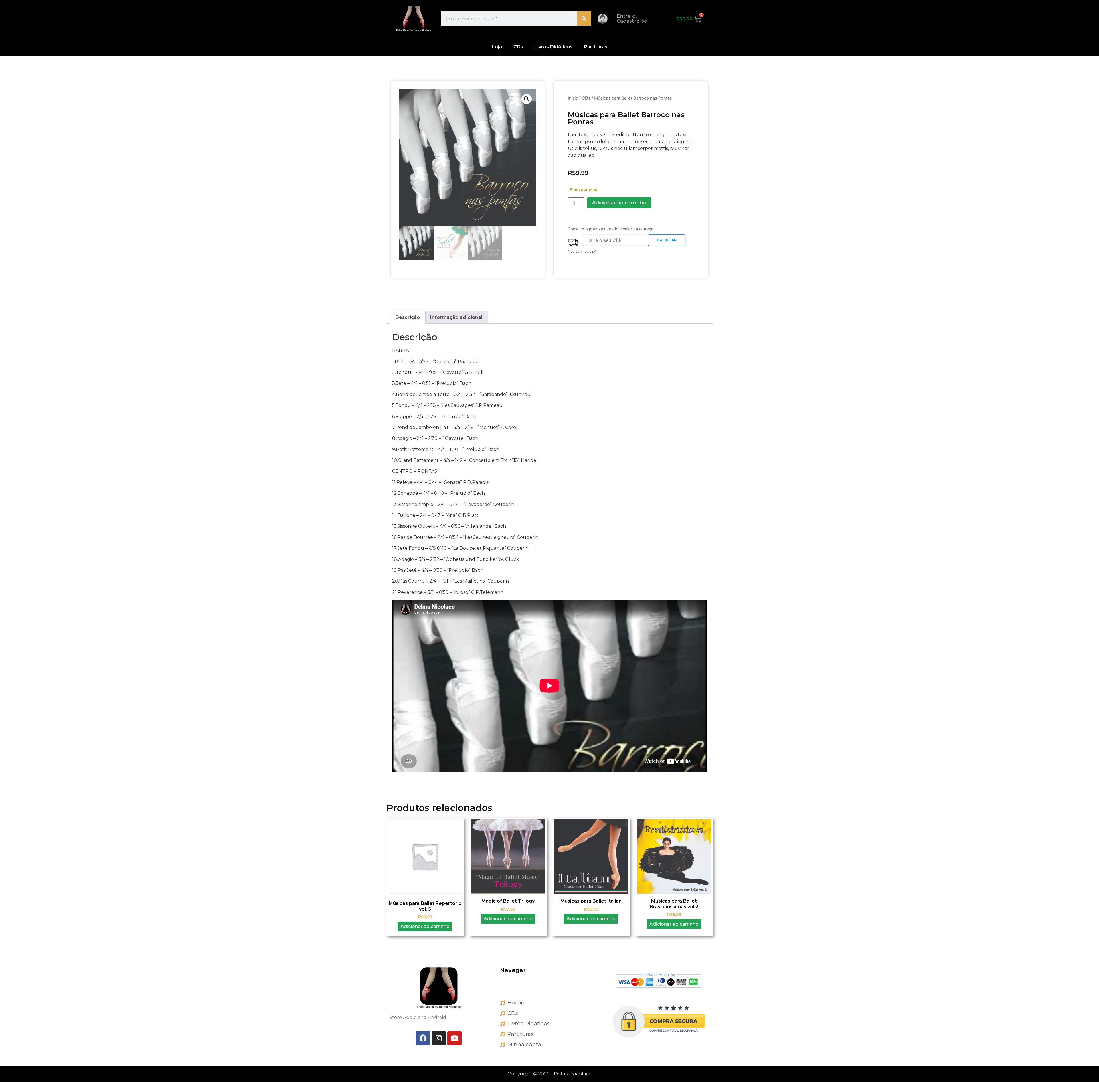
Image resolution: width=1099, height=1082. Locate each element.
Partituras (595, 47)
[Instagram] (439, 1038)
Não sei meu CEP (582, 251)
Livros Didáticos (554, 47)
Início (573, 98)
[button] (526, 99)
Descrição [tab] (407, 317)
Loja (497, 47)
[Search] (584, 18)
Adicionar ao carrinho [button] (425, 926)
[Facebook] (423, 1038)
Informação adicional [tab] (456, 317)
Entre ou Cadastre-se (632, 18)
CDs (518, 47)
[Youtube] (454, 1038)
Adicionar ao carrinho (619, 202)
